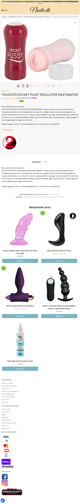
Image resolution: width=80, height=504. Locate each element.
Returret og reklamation (10, 391)
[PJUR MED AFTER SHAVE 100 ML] (20, 340)
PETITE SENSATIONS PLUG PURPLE (20, 306)
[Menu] (3, 10)
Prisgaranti (5, 389)
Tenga (4, 415)
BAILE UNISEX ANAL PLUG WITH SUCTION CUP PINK (20, 252)
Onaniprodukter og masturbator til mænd (36, 17)
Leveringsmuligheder (9, 386)
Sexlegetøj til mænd (14, 17)
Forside (4, 17)
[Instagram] (40, 483)
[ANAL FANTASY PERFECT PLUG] (59, 229)
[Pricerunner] (40, 491)
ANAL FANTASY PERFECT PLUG (59, 251)
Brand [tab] (46, 162)
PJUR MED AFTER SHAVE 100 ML (20, 361)
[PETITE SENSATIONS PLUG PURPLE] (20, 285)
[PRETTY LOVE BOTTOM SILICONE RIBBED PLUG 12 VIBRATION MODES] (59, 285)
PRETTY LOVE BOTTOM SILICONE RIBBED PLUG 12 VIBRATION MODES (59, 307)
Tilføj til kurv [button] (20, 261)
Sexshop (5, 402)
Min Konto (5, 399)
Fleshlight (5, 417)
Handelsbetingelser (8, 397)
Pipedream (5, 412)
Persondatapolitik (8, 394)
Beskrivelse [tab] (36, 162)
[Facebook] (40, 477)
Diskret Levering (7, 383)
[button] (75, 22)
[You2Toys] (9, 142)
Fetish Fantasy (7, 420)
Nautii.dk (40, 10)
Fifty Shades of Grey (9, 423)
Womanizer (5, 428)
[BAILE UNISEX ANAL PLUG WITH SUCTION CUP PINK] (20, 229)
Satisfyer (5, 425)
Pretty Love (5, 409)
